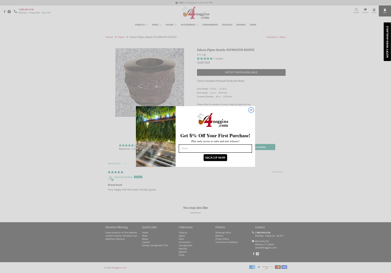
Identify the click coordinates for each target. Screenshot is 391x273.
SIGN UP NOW (215, 157)
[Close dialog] (251, 110)
